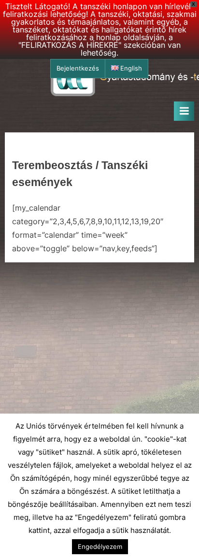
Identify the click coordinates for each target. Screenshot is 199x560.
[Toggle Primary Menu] (184, 111)
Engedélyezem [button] (100, 546)
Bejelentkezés (78, 68)
